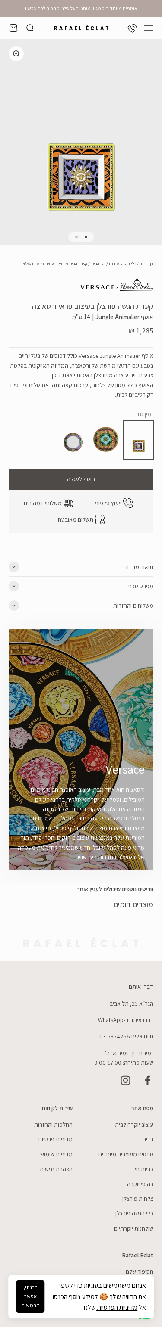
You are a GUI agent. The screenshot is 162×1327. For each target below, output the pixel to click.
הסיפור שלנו (139, 1271)
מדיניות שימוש (56, 1154)
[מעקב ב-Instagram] (125, 1080)
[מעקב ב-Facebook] (147, 1080)
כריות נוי (144, 1169)
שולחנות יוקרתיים (133, 1228)
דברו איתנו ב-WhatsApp (125, 1020)
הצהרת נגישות (56, 1169)
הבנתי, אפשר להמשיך (30, 1296)
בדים (148, 1139)
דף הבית (146, 264)
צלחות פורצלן (137, 1199)
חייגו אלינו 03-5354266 (126, 1036)
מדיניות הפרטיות (116, 1307)
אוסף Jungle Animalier (124, 317)
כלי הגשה (98, 264)
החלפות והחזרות (53, 1124)
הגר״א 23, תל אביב (131, 1003)
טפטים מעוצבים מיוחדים (125, 1154)
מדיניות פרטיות (55, 1139)
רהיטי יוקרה (140, 1184)
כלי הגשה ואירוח (122, 264)
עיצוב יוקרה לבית (134, 1124)
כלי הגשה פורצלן (134, 1213)
